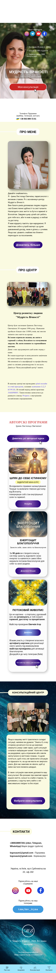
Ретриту (26, 395)
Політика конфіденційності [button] (28, 952)
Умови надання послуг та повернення (28, 955)
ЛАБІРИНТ (13, 392)
